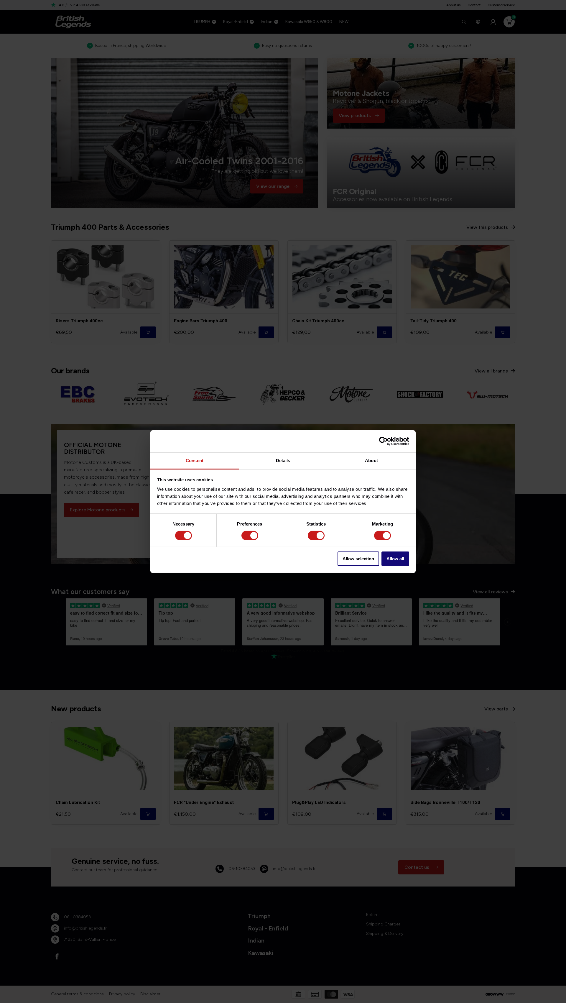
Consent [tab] (194, 460)
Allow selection (358, 558)
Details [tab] (283, 460)
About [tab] (371, 460)
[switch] (249, 535)
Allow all (395, 558)
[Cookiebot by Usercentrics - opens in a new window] (383, 441)
